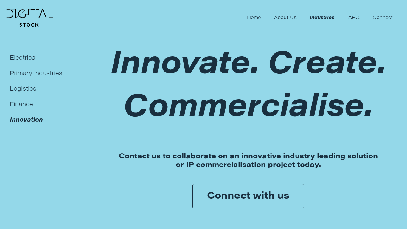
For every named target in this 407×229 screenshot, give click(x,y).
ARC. (354, 18)
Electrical (23, 58)
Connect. (383, 18)
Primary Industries (36, 74)
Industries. (323, 18)
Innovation (26, 120)
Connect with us (248, 196)
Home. (254, 18)
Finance (21, 105)
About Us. (285, 18)
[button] (30, 18)
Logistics (23, 89)
